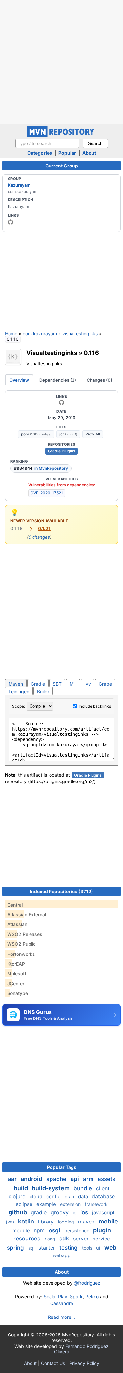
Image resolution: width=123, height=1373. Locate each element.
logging (66, 1221)
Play (62, 1296)
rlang (51, 1238)
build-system (51, 1188)
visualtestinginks (80, 333)
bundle (83, 1188)
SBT (57, 683)
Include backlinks (95, 706)
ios (85, 1212)
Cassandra (61, 1303)
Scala (49, 1296)
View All (92, 434)
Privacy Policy (84, 1363)
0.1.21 (44, 528)
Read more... (61, 1317)
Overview (19, 380)
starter (47, 1247)
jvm (10, 1222)
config (54, 1196)
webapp (62, 1255)
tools (87, 1248)
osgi (55, 1230)
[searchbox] (47, 143)
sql (32, 1248)
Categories (39, 153)
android (32, 1179)
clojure (18, 1196)
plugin (102, 1230)
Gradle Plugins (61, 451)
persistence (77, 1230)
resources (27, 1238)
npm (40, 1230)
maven (87, 1221)
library (46, 1221)
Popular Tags (61, 1167)
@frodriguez (87, 1283)
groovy (60, 1212)
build (21, 1188)
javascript (103, 1212)
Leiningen (19, 691)
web (110, 1247)
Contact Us (53, 1363)
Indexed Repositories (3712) (61, 891)
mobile (108, 1221)
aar (13, 1179)
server (81, 1238)
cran (70, 1196)
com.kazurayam (40, 333)
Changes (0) (99, 380)
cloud (37, 1196)
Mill (73, 683)
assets (106, 1179)
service (101, 1239)
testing (69, 1247)
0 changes (39, 537)
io (75, 1212)
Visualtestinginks (51, 352)
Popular (67, 153)
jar (68, 434)
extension (71, 1204)
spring (16, 1247)
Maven (16, 683)
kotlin (26, 1221)
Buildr (43, 691)
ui (99, 1248)
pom (36, 434)
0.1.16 (91, 352)
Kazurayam (19, 185)
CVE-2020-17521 (47, 492)
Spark (76, 1296)
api (75, 1179)
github (18, 1212)
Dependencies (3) (57, 380)
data (83, 1196)
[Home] (61, 135)
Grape (105, 683)
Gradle (38, 683)
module (21, 1230)
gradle (39, 1212)
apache (57, 1179)
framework (96, 1204)
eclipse (25, 1204)
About (89, 153)
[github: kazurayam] (10, 222)
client (103, 1188)
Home (11, 333)
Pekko (92, 1296)
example (46, 1204)
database (103, 1196)
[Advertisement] (61, 61)
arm (89, 1179)
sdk (65, 1238)
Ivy (87, 683)
